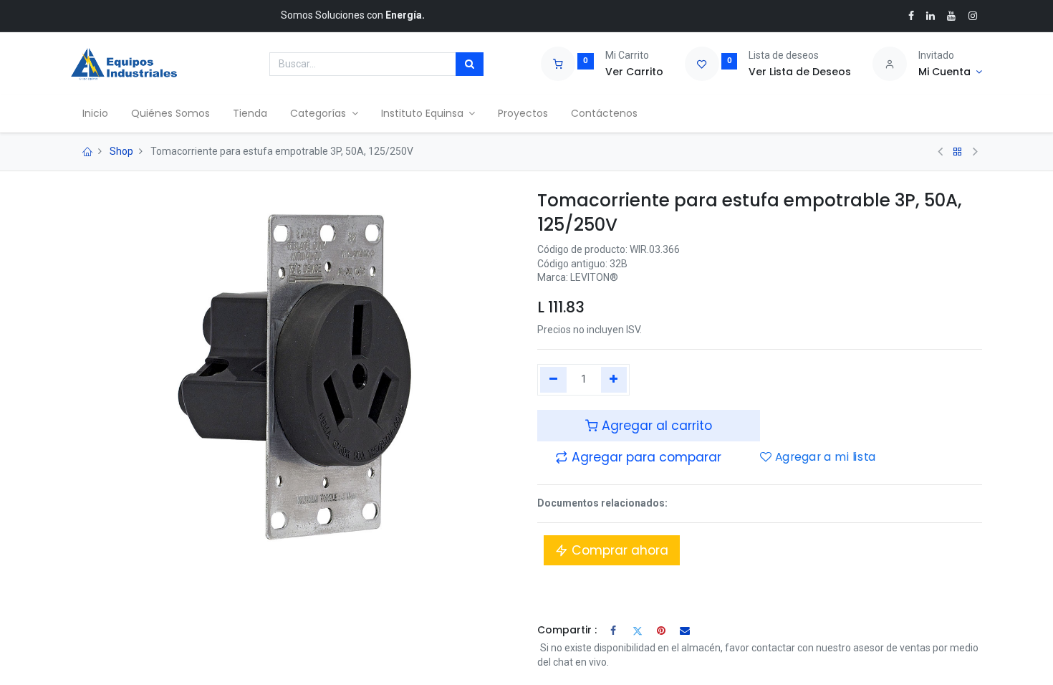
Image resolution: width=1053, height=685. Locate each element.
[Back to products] (957, 152)
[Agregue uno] (614, 380)
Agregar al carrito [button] (655, 425)
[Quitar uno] (553, 380)
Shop (121, 151)
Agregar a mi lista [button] (823, 457)
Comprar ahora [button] (618, 550)
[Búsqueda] (470, 64)
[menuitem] (95, 114)
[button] (638, 457)
